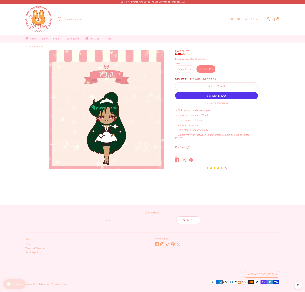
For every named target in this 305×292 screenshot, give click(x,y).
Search (29, 244)
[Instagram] (162, 244)
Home (27, 46)
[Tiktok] (167, 244)
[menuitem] (31, 40)
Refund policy (33, 252)
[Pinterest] (173, 244)
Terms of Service (35, 248)
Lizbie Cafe (46, 284)
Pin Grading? (182, 147)
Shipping (179, 58)
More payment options (216, 103)
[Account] (268, 19)
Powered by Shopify (59, 284)
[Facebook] (157, 244)
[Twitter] (178, 244)
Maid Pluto (38, 46)
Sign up (188, 220)
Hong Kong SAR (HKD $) (243, 19)
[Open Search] (59, 19)
